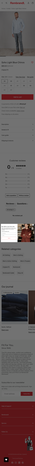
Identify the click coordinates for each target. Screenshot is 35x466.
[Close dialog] (33, 225)
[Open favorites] (6, 459)
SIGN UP (9, 238)
